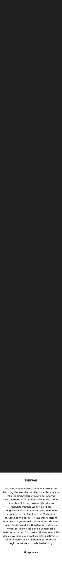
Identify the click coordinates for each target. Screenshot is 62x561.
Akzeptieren (30, 552)
